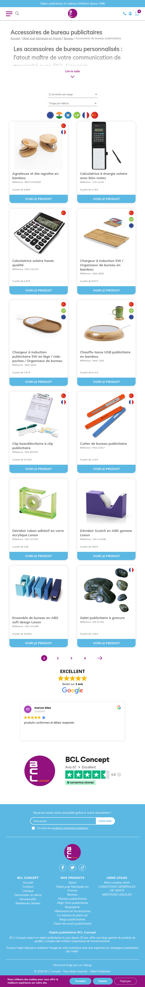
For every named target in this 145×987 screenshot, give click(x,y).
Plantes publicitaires (72, 898)
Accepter (80, 981)
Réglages (125, 981)
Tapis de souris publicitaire (72, 923)
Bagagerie (72, 907)
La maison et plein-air (72, 915)
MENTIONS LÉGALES (117, 894)
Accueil (15, 38)
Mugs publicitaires (72, 919)
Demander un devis (28, 895)
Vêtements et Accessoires (72, 911)
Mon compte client (117, 882)
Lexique (28, 891)
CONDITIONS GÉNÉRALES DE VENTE (117, 888)
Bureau (68, 38)
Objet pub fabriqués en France (42, 38)
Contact (28, 886)
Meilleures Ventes (28, 903)
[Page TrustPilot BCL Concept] (72, 771)
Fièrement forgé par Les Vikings (72, 965)
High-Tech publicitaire (72, 903)
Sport (72, 882)
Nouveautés (27, 899)
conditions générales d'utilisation (69, 828)
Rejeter (103, 981)
